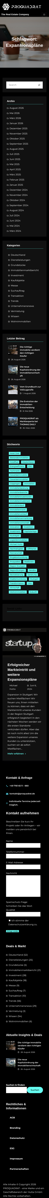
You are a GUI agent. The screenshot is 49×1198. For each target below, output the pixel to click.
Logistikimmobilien (18, 540)
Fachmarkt (15, 471)
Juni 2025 (15, 159)
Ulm (30, 583)
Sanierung (32, 575)
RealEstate (29, 562)
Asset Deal (14, 453)
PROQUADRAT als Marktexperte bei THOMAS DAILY (29, 421)
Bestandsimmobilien (19, 458)
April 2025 (15, 169)
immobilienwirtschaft (19, 523)
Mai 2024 (15, 225)
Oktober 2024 (17, 200)
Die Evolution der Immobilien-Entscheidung (29, 404)
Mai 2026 (15, 113)
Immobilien (29, 484)
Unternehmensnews (22, 306)
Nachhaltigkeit (16, 549)
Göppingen (15, 484)
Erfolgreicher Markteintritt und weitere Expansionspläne (22, 672)
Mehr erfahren (16, 753)
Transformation (17, 583)
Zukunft (33, 592)
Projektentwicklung (18, 557)
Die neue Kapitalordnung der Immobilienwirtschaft (30, 371)
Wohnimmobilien (21, 321)
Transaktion (17, 296)
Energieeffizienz (17, 466)
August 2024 (17, 210)
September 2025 (19, 143)
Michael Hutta (16, 544)
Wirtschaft (14, 588)
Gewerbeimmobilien (19, 479)
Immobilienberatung (19, 488)
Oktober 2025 (17, 138)
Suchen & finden (15, 1085)
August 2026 (17, 108)
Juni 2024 (15, 220)
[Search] (39, 85)
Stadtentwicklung (18, 579)
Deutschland (18, 255)
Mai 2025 (14, 164)
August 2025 (17, 149)
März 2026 (15, 118)
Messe (14, 285)
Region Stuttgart (17, 566)
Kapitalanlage (30, 531)
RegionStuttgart (17, 570)
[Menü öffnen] (44, 14)
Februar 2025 (17, 179)
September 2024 (19, 205)
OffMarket (31, 549)
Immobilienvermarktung (21, 518)
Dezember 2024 (19, 190)
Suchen (35, 1090)
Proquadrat (15, 562)
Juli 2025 (14, 154)
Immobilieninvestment (20, 501)
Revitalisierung (16, 575)
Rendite (32, 570)
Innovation (14, 527)
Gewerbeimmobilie (18, 475)
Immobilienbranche (18, 492)
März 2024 (15, 231)
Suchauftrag (17, 290)
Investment (17, 275)
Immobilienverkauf (18, 514)
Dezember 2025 (18, 128)
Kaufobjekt (15, 536)
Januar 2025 (16, 184)
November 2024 (19, 195)
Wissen (15, 316)
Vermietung (17, 311)
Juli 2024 (15, 215)
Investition (28, 527)
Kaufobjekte (17, 280)
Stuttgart (34, 579)
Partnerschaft (16, 553)
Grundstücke (18, 265)
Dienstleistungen (20, 260)
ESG (30, 466)
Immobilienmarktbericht (25, 270)
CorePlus (14, 462)
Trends (14, 301)
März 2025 (15, 174)
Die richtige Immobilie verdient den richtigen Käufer (30, 351)
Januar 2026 (16, 123)
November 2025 (18, 133)
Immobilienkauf (17, 505)
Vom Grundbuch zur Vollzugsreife (30, 388)
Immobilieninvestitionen (21, 497)
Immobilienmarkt (18, 510)
